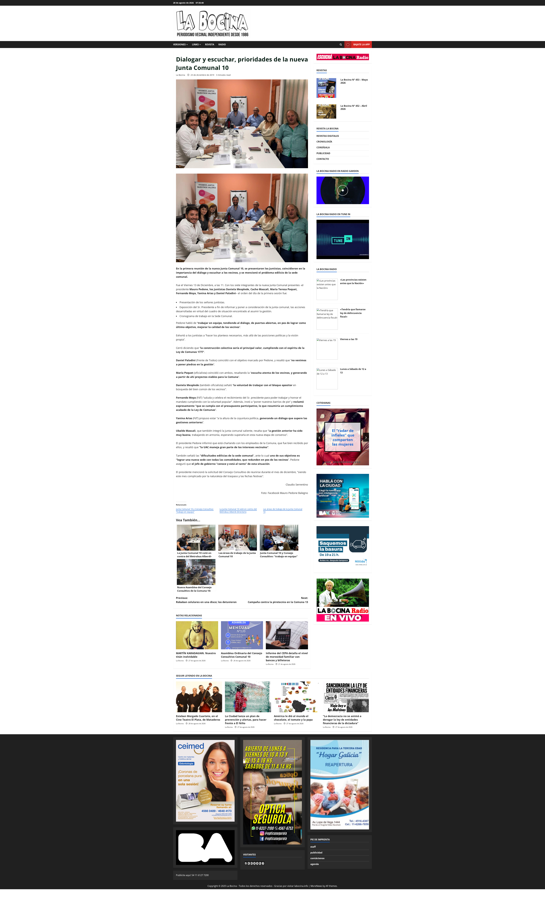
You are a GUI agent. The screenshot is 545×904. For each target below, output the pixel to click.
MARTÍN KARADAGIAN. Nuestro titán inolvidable (196, 654)
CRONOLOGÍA (324, 141)
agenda (314, 864)
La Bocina (180, 75)
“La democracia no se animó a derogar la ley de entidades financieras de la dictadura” (342, 719)
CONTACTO (322, 159)
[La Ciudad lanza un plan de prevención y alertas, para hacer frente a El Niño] (248, 696)
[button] (326, 462)
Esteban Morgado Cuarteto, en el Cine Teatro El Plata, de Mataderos (198, 717)
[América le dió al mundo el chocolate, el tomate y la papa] (297, 696)
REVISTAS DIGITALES (327, 136)
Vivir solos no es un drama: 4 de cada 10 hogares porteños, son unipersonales (343, 437)
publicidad (316, 852)
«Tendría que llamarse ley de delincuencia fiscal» (352, 313)
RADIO (222, 44)
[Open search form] (340, 44)
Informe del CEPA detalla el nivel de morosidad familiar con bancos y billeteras (287, 656)
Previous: (206, 600)
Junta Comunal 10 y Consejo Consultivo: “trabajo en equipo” (195, 510)
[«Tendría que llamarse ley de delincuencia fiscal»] (327, 318)
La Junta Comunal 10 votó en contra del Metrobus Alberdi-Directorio (238, 510)
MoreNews (316, 886)
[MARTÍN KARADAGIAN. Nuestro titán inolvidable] (197, 635)
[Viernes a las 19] (327, 348)
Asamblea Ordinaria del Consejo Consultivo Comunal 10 (241, 654)
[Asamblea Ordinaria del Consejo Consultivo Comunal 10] (242, 635)
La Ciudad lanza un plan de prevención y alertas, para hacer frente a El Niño (245, 719)
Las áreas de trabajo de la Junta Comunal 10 (282, 510)
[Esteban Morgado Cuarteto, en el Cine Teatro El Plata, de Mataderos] (199, 696)
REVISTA (209, 44)
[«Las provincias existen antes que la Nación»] (327, 289)
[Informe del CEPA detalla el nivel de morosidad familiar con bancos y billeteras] (287, 635)
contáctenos (317, 858)
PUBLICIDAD (323, 153)
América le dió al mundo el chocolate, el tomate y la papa (293, 717)
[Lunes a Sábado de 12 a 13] (327, 378)
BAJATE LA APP (361, 44)
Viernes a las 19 (348, 339)
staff (313, 846)
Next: (278, 600)
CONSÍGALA (323, 147)
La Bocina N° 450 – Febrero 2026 (350, 107)
